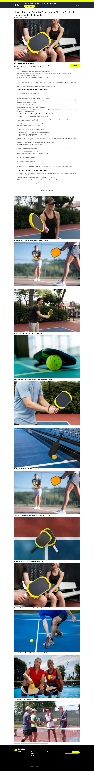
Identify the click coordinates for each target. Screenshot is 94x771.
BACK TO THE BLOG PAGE (47, 190)
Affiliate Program (34, 766)
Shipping (32, 755)
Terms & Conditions (35, 764)
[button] (74, 5)
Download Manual (34, 759)
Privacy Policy (33, 762)
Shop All (32, 753)
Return (32, 757)
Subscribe (75, 65)
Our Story (33, 751)
